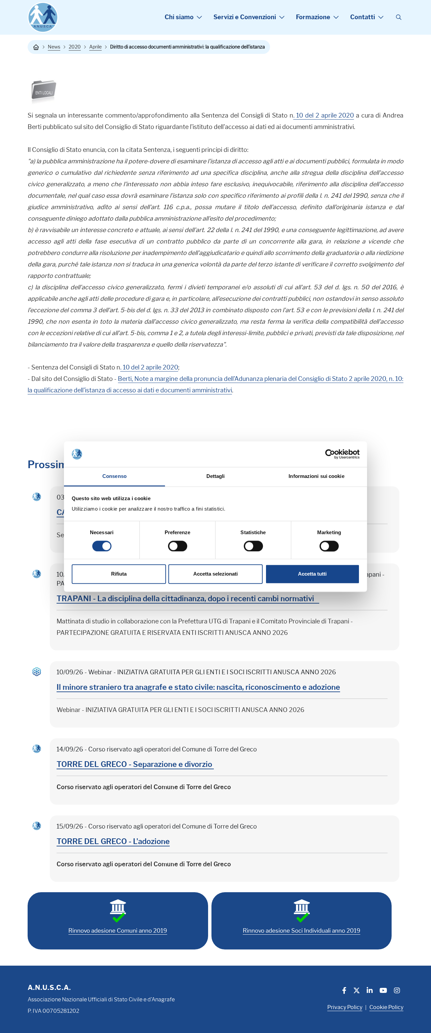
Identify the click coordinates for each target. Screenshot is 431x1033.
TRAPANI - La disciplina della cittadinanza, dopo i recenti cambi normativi (188, 598)
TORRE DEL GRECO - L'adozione (113, 841)
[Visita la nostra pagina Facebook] (344, 991)
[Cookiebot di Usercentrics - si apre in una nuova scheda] (330, 454)
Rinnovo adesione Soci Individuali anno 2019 (301, 930)
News (54, 47)
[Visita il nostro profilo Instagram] (397, 991)
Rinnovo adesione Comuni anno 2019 (117, 930)
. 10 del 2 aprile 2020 (323, 115)
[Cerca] (398, 17)
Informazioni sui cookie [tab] (316, 476)
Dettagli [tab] (215, 476)
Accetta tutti (312, 574)
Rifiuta (119, 574)
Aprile (95, 47)
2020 (75, 47)
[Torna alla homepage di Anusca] (43, 17)
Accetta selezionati (215, 574)
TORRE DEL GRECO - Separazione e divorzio (135, 764)
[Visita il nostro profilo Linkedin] (370, 991)
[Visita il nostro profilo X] (356, 991)
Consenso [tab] (114, 476)
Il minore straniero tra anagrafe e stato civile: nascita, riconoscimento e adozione (198, 687)
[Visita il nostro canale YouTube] (383, 991)
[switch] (177, 546)
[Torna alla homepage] (36, 47)
